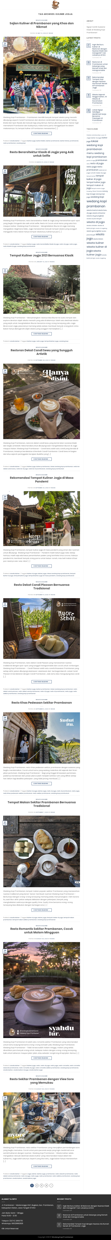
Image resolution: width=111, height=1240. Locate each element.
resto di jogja (64, 244)
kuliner (34, 1174)
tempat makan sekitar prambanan (24, 920)
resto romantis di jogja (27, 1068)
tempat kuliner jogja (52, 341)
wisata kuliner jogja (36, 1070)
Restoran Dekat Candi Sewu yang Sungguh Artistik (42, 352)
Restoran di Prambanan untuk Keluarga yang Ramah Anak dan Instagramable (100, 66)
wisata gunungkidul (94, 231)
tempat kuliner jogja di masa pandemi (42, 576)
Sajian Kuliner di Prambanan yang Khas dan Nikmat (42, 25)
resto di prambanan (57, 691)
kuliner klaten (40, 141)
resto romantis (64, 1065)
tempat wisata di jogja (98, 188)
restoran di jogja (22, 469)
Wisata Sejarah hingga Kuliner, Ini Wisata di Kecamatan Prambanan (99, 99)
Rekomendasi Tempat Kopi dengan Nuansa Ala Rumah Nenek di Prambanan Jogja (99, 82)
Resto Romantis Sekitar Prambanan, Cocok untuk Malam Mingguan (41, 930)
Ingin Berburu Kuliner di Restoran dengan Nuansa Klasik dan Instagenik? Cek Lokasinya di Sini (99, 50)
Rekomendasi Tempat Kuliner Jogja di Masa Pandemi (41, 479)
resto (38, 1065)
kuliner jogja (31, 141)
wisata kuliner (41, 20)
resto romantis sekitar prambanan (48, 1068)
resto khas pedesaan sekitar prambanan (17, 793)
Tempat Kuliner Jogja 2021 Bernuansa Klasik (41, 255)
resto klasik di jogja (9, 246)
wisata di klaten (92, 225)
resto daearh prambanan (64, 1174)
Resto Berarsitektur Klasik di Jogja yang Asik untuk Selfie (42, 154)
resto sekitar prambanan (41, 793)
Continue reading (41, 133)
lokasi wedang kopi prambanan (61, 466)
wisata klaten (98, 239)
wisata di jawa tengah (94, 219)
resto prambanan (9, 143)
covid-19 (103, 135)
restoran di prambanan (37, 469)
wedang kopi (21, 143)
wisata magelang (101, 258)
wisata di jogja (96, 222)
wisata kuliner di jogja (21, 1070)
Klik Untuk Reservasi (10, 1228)
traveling (89, 191)
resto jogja (73, 244)
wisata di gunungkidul (95, 216)
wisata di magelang (101, 228)
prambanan (74, 141)
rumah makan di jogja (98, 173)
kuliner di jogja (32, 573)
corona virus (96, 135)
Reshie (51, 33)
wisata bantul (92, 210)
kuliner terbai (64, 141)
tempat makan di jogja (55, 917)
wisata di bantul (98, 213)
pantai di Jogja (91, 160)
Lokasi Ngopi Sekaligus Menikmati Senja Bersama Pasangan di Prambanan (99, 115)
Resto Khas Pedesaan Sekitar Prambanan (41, 703)
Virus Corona (97, 191)
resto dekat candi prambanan (29, 691)
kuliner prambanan (53, 141)
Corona (89, 135)
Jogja (29, 1174)
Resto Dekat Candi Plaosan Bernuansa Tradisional (41, 586)
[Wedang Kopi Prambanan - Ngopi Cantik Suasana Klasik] (55, 5)
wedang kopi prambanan (26, 246)
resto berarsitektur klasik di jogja (47, 244)
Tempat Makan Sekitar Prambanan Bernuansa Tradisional (42, 804)
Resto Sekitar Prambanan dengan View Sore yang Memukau (42, 1081)
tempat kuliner (91, 176)
